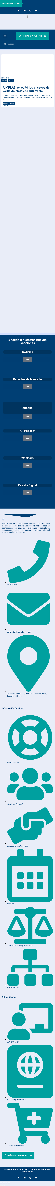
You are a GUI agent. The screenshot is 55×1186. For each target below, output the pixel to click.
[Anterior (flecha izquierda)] (1, 1185)
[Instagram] (30, 10)
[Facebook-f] (19, 10)
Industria (4, 80)
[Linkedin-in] (24, 10)
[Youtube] (36, 10)
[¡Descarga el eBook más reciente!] (5, 113)
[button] (5, 36)
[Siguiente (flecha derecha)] (4, 1185)
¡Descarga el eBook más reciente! (19, 120)
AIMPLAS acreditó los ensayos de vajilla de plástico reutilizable (26, 89)
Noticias (11, 80)
